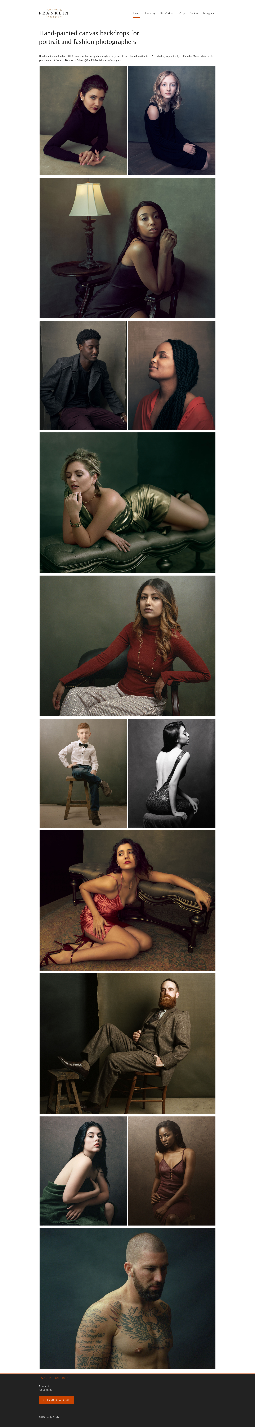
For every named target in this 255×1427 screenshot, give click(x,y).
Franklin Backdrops (61, 13)
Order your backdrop (56, 1400)
